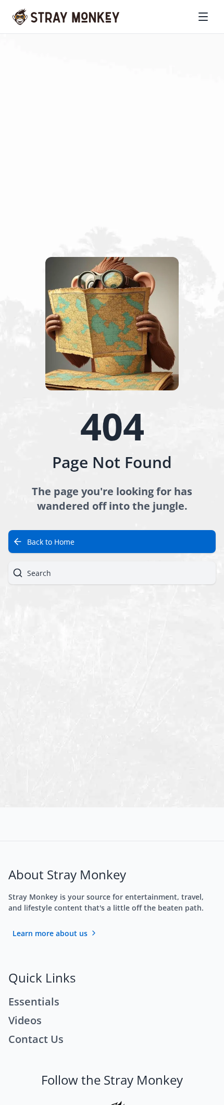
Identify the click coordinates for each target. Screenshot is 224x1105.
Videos (25, 1020)
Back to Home (50, 542)
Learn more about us (50, 933)
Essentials (33, 1001)
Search (39, 573)
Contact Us (36, 1039)
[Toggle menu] (204, 16)
